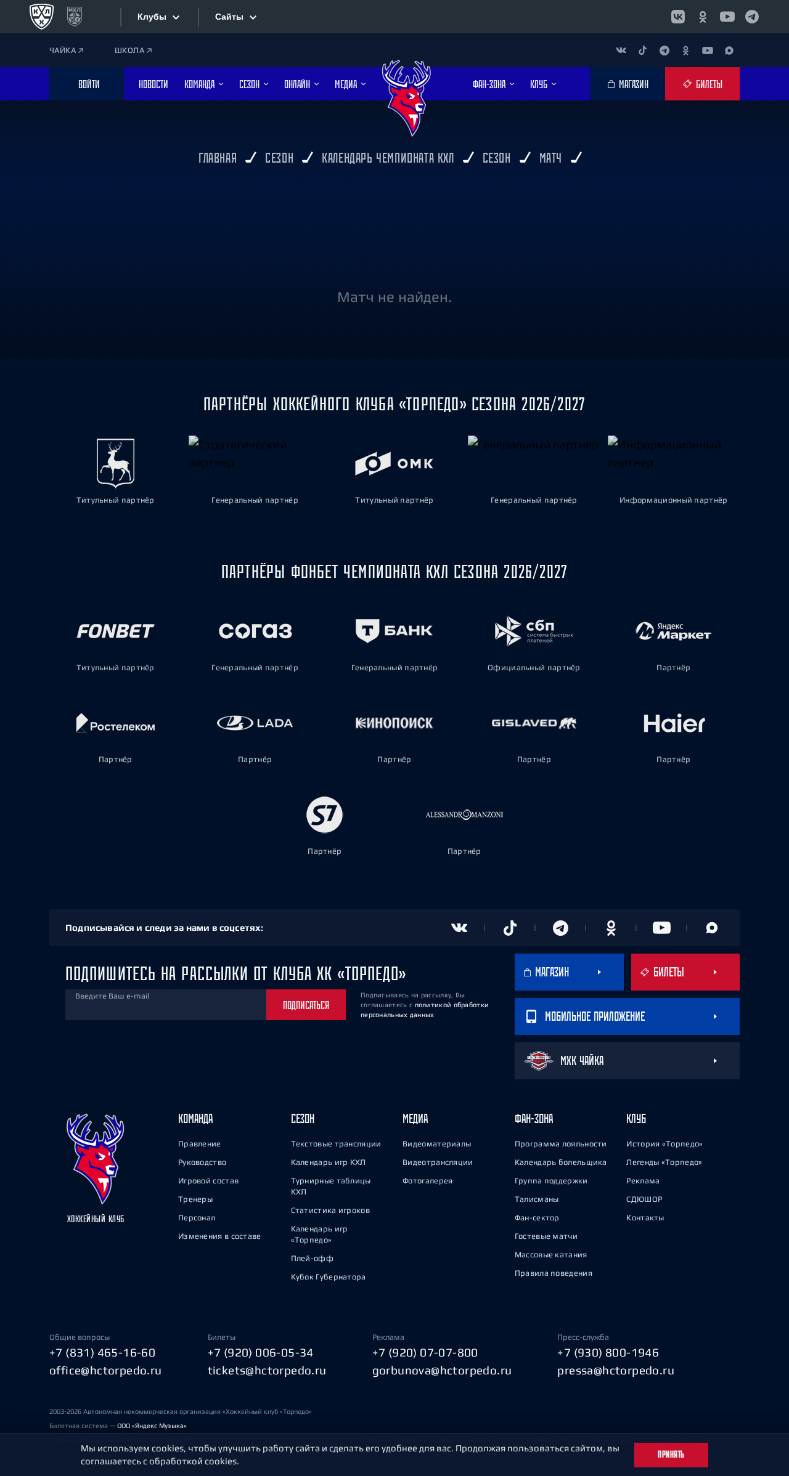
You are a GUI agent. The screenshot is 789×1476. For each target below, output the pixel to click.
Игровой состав (208, 1180)
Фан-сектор (537, 1217)
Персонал (196, 1217)
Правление (199, 1143)
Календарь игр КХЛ (328, 1162)
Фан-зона (534, 1118)
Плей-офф (312, 1258)
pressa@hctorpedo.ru (615, 1370)
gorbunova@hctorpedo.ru (442, 1370)
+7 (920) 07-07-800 (425, 1352)
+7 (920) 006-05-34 (261, 1352)
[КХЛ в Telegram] (752, 16)
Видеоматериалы (437, 1143)
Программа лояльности (561, 1143)
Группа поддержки (551, 1180)
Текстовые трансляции (336, 1143)
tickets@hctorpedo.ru (267, 1370)
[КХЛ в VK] (678, 16)
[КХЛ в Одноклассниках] (702, 16)
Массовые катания (551, 1254)
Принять (671, 1454)
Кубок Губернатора (328, 1276)
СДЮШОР (644, 1199)
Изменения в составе (219, 1236)
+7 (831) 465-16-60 (102, 1352)
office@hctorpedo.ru (105, 1370)
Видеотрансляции (438, 1162)
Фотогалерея (427, 1180)
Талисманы (537, 1199)
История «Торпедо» (664, 1143)
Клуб (636, 1118)
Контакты (645, 1217)
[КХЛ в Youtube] (727, 16)
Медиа (415, 1118)
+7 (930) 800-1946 (608, 1352)
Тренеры (195, 1199)
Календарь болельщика (561, 1162)
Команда (195, 1118)
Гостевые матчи (546, 1236)
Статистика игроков (330, 1210)
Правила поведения (553, 1273)
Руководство (202, 1162)
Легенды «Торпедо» (664, 1162)
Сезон (302, 1118)
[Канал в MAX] (729, 50)
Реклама (643, 1180)
